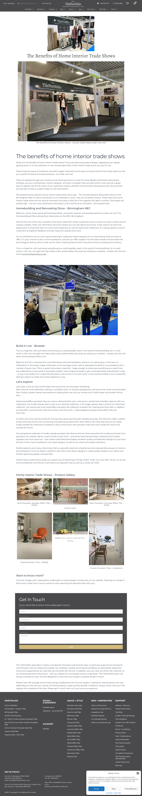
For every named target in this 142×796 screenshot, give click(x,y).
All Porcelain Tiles (11, 712)
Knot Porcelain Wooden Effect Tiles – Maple (34, 504)
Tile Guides (119, 746)
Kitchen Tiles (72, 719)
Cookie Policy (109, 792)
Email (22, 624)
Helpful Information (123, 709)
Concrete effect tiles (75, 729)
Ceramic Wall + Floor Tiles (14, 735)
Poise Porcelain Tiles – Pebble (34, 562)
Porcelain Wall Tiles (74, 709)
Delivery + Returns (122, 705)
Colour (71, 9)
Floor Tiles (90, 9)
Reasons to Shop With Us (101, 709)
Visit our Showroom (99, 705)
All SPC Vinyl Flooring (13, 716)
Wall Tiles (102, 9)
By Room (40, 9)
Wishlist (46, 729)
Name (22, 608)
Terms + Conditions (122, 729)
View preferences (131, 789)
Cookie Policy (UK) (122, 762)
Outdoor (52, 9)
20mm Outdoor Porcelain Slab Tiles (18, 728)
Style (61, 9)
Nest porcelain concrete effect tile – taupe (106, 504)
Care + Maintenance (123, 736)
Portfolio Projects (97, 716)
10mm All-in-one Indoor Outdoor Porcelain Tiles (21, 724)
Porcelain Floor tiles (74, 705)
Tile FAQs (118, 712)
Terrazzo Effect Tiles (74, 746)
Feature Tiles (72, 757)
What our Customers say (101, 723)
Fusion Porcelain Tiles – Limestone (106, 568)
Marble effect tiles (74, 733)
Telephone (24, 616)
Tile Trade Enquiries (122, 743)
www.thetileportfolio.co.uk (33, 254)
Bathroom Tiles (73, 716)
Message (23, 632)
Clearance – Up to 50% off (52, 711)
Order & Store (120, 750)
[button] (138, 773)
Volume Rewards (122, 739)
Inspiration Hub (97, 712)
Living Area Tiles (73, 723)
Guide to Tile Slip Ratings (125, 716)
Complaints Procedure (124, 753)
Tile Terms (119, 726)
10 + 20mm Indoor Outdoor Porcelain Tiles (21, 719)
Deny (113, 789)
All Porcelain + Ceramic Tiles (15, 709)
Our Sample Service (99, 719)
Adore (58, 538)
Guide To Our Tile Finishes (125, 723)
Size (80, 9)
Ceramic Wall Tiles (11, 731)
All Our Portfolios (11, 705)
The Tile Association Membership (122, 758)
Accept (96, 789)
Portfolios (28, 9)
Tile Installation (121, 719)
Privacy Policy (117, 792)
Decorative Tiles (73, 753)
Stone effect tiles (73, 739)
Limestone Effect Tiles (75, 750)
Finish (113, 9)
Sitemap (118, 765)
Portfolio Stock (48, 707)
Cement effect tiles (74, 726)
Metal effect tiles (73, 736)
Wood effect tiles (73, 743)
